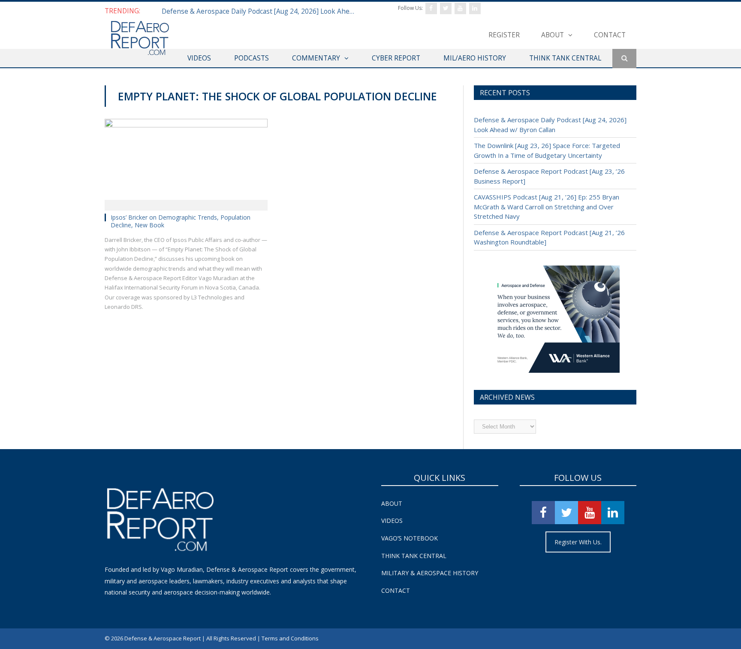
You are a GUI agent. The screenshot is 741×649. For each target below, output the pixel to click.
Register (504, 34)
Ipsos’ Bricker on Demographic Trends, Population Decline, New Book (180, 221)
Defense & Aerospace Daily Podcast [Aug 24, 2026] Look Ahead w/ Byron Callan (260, 11)
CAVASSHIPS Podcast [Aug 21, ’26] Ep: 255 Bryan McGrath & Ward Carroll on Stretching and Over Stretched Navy (546, 206)
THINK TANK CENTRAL (565, 58)
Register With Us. (578, 542)
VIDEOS (199, 58)
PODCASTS (251, 58)
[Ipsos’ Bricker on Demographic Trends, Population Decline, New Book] (186, 162)
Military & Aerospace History (429, 573)
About (552, 34)
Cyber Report (396, 58)
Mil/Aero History (474, 58)
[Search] (624, 58)
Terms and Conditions (290, 638)
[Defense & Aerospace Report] (140, 38)
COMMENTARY (316, 58)
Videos (392, 520)
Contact (610, 34)
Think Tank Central (413, 556)
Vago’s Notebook (409, 538)
